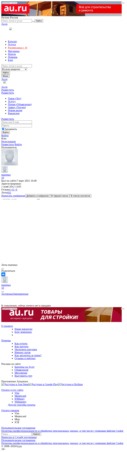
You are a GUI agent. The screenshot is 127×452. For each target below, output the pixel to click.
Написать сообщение (13, 195)
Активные (7, 293)
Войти (5, 135)
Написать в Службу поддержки (19, 437)
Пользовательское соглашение (18, 427)
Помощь (6, 340)
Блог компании (23, 332)
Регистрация (8, 141)
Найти (6, 72)
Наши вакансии (23, 329)
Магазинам (21, 372)
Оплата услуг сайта (12, 390)
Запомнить (11, 129)
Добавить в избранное (37, 196)
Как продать (21, 346)
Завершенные (20, 293)
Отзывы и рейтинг (25, 358)
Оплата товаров (10, 410)
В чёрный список (59, 196)
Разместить (7, 89)
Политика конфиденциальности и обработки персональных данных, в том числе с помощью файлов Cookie (62, 430)
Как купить (21, 343)
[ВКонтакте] (3, 274)
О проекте (7, 326)
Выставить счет (23, 375)
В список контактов (80, 196)
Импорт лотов (23, 352)
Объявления (21, 369)
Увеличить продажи (26, 349)
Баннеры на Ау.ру (25, 366)
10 (2, 177)
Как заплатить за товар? (28, 355)
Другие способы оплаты (21, 404)
